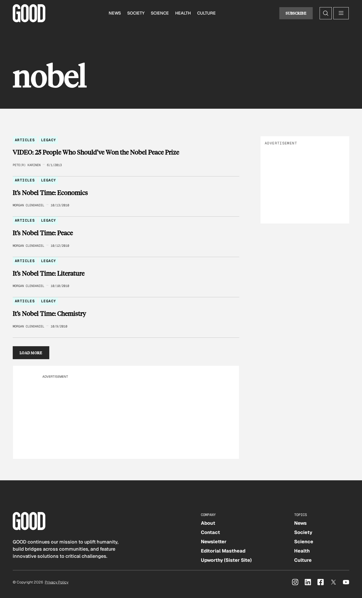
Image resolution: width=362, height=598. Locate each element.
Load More (31, 352)
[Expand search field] (326, 13)
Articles (25, 140)
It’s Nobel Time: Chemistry (49, 313)
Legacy (48, 140)
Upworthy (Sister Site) (226, 560)
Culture (206, 13)
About (208, 523)
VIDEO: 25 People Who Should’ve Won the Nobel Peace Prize (96, 152)
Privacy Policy (56, 582)
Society (135, 13)
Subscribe (296, 13)
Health (183, 13)
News (115, 13)
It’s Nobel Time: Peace (43, 233)
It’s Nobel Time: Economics (50, 193)
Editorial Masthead (223, 551)
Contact (210, 532)
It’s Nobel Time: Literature (49, 273)
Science (160, 13)
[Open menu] (341, 13)
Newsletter (214, 541)
